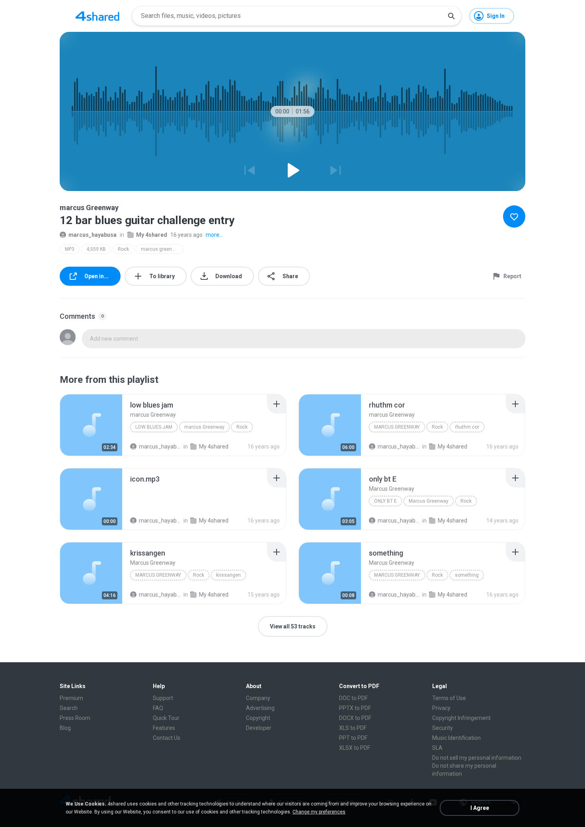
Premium (71, 698)
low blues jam (153, 427)
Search (69, 708)
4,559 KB (96, 249)
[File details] (91, 425)
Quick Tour (166, 718)
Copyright (258, 718)
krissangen (228, 575)
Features (164, 728)
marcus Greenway (204, 427)
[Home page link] (97, 15)
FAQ (158, 708)
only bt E (385, 501)
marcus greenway (161, 249)
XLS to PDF (353, 728)
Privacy (441, 708)
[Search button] (451, 15)
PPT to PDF (353, 738)
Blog (65, 728)
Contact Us (166, 738)
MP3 (69, 249)
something (467, 575)
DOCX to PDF (355, 718)
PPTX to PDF (355, 708)
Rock (123, 249)
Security (442, 728)
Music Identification (456, 738)
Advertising (260, 708)
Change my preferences (318, 812)
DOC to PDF (353, 698)
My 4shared (151, 235)
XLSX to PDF (354, 748)
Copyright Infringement (461, 718)
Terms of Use (449, 698)
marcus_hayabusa (92, 235)
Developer (258, 728)
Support (163, 698)
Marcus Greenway (428, 501)
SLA (437, 748)
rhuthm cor (467, 427)
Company (258, 698)
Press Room (75, 718)
